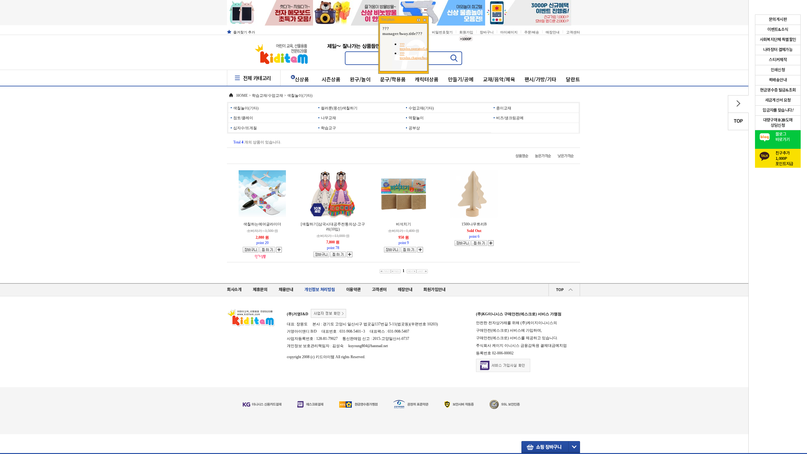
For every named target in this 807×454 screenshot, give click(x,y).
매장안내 (553, 32)
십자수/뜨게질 (245, 128)
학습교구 (328, 128)
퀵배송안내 (778, 80)
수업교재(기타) (421, 108)
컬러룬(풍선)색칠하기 (339, 108)
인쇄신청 (778, 70)
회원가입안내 (434, 289)
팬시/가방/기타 (541, 79)
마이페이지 (509, 32)
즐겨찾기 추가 (244, 32)
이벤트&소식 (777, 29)
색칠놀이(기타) (299, 95)
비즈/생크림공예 (510, 118)
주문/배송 (531, 32)
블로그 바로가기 (782, 137)
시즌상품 (331, 79)
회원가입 (466, 32)
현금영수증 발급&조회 (778, 90)
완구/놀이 (360, 79)
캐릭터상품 (426, 79)
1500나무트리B (474, 224)
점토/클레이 (243, 118)
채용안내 (286, 289)
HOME (242, 95)
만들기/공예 (460, 79)
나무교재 (328, 118)
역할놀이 (416, 118)
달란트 (573, 79)
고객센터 (573, 32)
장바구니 (487, 32)
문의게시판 (778, 19)
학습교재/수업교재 (267, 95)
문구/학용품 (393, 79)
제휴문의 (260, 289)
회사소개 (234, 289)
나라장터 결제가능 (777, 49)
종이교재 (503, 108)
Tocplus (388, 19)
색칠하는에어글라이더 (262, 224)
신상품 (302, 79)
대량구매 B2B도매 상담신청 (778, 123)
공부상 (414, 128)
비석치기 (403, 224)
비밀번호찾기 (442, 32)
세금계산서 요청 (778, 100)
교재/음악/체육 (499, 79)
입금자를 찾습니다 (778, 110)
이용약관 (353, 289)
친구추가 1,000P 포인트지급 (784, 157)
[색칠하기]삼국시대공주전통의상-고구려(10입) (333, 226)
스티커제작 (778, 59)
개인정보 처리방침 (320, 289)
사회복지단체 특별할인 (778, 39)
